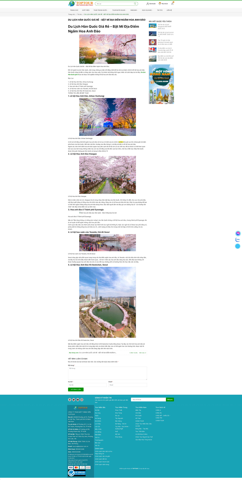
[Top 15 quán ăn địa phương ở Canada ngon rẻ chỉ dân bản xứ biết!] (152, 42)
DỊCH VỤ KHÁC (147, 10)
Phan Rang (118, 437)
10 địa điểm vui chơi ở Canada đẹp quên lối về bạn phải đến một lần (165, 50)
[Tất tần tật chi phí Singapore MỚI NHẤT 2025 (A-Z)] (152, 26)
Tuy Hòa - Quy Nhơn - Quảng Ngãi (122, 428)
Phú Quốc (138, 415)
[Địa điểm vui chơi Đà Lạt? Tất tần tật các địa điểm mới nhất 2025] (152, 58)
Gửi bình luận (76, 389)
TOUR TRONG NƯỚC (100, 10)
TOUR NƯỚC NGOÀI (119, 10)
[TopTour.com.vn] (80, 3)
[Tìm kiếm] (135, 4)
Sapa (96, 415)
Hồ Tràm (138, 418)
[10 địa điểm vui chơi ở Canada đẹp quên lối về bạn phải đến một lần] (152, 49)
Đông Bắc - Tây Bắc (141, 428)
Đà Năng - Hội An (120, 424)
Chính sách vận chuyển (102, 456)
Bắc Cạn (97, 443)
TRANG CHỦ (74, 10)
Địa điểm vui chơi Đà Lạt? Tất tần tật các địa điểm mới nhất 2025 (166, 58)
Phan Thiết (118, 410)
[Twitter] (73, 399)
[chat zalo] (237, 239)
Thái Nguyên (99, 440)
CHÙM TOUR (139, 421)
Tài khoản (152, 3)
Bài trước (134, 352)
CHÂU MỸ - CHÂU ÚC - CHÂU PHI (163, 417)
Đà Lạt (117, 415)
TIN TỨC (160, 10)
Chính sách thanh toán (102, 462)
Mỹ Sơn (117, 434)
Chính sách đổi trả (101, 459)
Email (111, 382)
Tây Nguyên (119, 418)
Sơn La (97, 437)
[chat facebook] (238, 233)
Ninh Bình (98, 421)
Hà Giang (98, 418)
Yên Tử (97, 445)
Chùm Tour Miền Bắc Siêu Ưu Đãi (143, 425)
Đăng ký (170, 399)
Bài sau (142, 352)
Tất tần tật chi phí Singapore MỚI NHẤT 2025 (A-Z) (164, 26)
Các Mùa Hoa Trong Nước (143, 439)
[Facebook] (69, 399)
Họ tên (70, 382)
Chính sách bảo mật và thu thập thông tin (103, 452)
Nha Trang (118, 413)
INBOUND (134, 10)
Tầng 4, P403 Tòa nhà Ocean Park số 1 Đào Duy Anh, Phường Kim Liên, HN (80, 436)
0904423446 (80, 449)
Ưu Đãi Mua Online (141, 434)
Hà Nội (97, 410)
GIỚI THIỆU (86, 10)
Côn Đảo (138, 413)
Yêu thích (163, 3)
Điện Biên (98, 434)
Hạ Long (97, 413)
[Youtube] (77, 399)
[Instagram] (81, 399)
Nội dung (71, 365)
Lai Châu (98, 424)
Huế (116, 431)
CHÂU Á (158, 410)
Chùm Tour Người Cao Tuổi (144, 437)
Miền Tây (138, 410)
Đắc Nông (118, 421)
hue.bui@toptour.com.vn (80, 446)
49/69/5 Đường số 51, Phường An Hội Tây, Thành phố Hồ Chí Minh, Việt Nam (80, 419)
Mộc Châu (98, 429)
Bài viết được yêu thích (160, 21)
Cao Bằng (98, 432)
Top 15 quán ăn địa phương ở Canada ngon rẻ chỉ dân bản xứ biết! (165, 42)
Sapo (148, 468)
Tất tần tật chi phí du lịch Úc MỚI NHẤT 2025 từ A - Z (166, 34)
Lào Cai (97, 426)
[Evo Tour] (161, 84)
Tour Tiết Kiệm (140, 431)
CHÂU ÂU (159, 413)
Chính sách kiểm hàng (102, 464)
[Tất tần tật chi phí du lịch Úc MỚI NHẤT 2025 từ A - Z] (152, 33)
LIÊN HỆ (169, 10)
